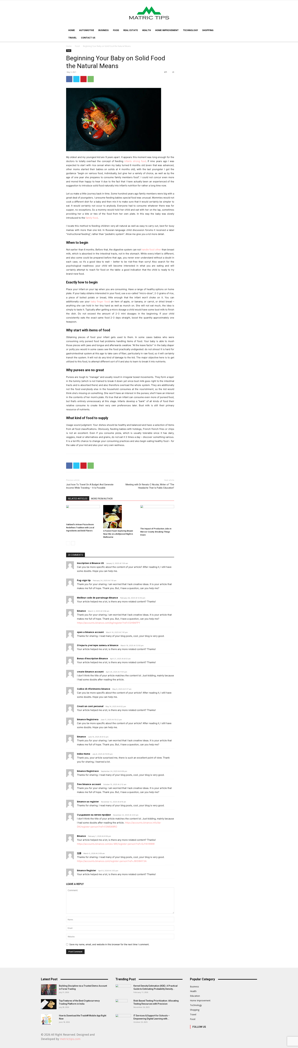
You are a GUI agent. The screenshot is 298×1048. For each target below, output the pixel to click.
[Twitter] (76, 79)
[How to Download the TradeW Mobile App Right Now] (46, 1019)
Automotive (86, 30)
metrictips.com (70, 1039)
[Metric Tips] (149, 13)
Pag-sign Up (84, 580)
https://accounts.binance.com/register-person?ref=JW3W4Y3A (112, 861)
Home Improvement (167, 30)
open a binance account (90, 632)
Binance (81, 835)
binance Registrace (88, 771)
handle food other (151, 249)
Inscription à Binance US (90, 563)
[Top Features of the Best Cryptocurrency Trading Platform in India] (48, 1004)
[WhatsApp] (91, 79)
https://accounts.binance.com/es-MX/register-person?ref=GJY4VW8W (116, 843)
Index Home (83, 753)
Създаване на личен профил (94, 814)
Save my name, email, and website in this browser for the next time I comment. (109, 944)
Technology (190, 30)
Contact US (88, 37)
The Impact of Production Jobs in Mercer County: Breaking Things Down (155, 531)
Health (146, 30)
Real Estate (130, 30)
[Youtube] (227, 1033)
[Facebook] (69, 79)
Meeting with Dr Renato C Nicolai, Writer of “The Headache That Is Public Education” (150, 486)
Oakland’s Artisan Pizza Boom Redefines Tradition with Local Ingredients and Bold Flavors (80, 527)
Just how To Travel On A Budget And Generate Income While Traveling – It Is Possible (89, 486)
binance (81, 610)
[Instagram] (199, 1033)
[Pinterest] (83, 79)
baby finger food (100, 301)
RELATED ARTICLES (77, 498)
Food (116, 30)
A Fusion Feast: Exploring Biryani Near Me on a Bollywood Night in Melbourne (118, 534)
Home (71, 30)
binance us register (88, 801)
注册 (79, 853)
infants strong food (135, 161)
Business (103, 30)
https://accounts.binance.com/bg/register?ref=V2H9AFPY (108, 622)
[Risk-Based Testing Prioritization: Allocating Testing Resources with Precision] (121, 1004)
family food (92, 217)
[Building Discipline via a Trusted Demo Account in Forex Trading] (48, 989)
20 (173, 72)
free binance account (89, 784)
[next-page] (73, 543)
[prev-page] (68, 543)
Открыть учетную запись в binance (97, 645)
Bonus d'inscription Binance (92, 658)
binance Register (86, 870)
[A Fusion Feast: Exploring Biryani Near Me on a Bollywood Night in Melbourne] (120, 516)
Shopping (207, 30)
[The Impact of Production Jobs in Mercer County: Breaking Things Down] (157, 515)
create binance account (90, 671)
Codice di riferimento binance (93, 688)
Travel (72, 37)
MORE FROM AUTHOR (102, 498)
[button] (228, 30)
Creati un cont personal (90, 706)
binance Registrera (87, 719)
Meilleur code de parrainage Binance (97, 597)
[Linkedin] (206, 1033)
